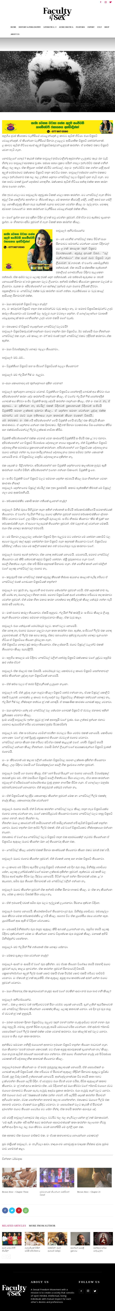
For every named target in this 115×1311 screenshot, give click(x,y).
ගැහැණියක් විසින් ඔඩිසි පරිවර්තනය (32, 1249)
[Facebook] (100, 2)
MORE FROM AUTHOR (42, 1225)
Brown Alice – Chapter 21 (89, 1192)
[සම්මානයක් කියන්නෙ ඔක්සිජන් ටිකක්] (57, 1177)
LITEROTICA (49, 27)
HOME (13, 27)
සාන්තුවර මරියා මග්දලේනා (100, 1249)
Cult (4, 91)
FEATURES (80, 27)
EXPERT (91, 27)
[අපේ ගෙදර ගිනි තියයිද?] (12, 1238)
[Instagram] (105, 2)
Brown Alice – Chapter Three (15, 1192)
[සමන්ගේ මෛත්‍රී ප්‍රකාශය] (80, 1238)
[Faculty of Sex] (57, 14)
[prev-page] (4, 1257)
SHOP (106, 27)
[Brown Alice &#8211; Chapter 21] (94, 1177)
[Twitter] (110, 2)
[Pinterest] (19, 1210)
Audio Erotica (66, 27)
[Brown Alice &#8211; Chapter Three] (19, 1177)
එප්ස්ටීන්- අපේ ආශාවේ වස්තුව (54, 1249)
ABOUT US (15, 34)
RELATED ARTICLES (14, 1225)
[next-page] (9, 1257)
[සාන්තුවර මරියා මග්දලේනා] (103, 1238)
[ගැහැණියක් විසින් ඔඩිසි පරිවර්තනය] (34, 1238)
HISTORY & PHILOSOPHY (30, 27)
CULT (99, 27)
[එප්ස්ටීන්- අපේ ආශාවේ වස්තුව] (57, 1238)
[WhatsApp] (26, 1210)
